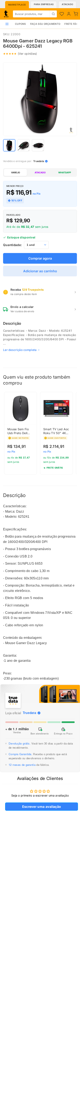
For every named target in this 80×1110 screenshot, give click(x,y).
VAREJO (15, 172)
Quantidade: (12, 245)
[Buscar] (53, 13)
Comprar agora (40, 258)
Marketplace (17, 4)
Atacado (67, 4)
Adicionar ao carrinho (40, 271)
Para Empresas (44, 4)
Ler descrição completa (20, 350)
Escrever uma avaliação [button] (41, 807)
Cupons (20, 23)
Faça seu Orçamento (45, 23)
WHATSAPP (64, 172)
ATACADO (40, 172)
